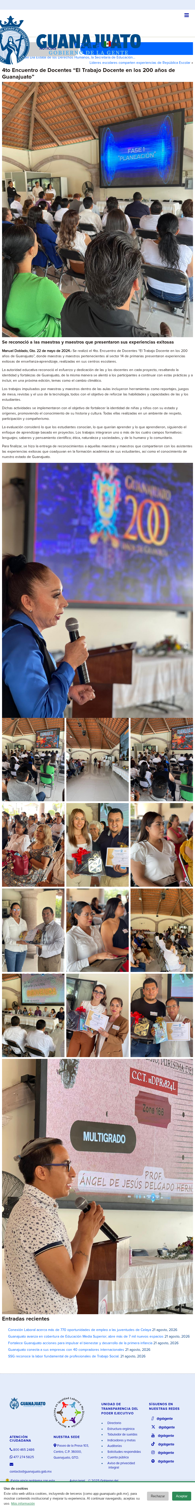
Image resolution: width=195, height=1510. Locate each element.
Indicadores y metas (121, 1440)
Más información (23, 1503)
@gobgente (164, 1418)
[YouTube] (99, 45)
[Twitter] (84, 45)
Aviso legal (78, 1481)
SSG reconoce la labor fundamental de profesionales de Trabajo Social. (63, 1356)
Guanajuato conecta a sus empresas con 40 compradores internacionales (66, 1350)
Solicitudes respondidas (124, 1452)
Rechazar (158, 1496)
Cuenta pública (118, 1457)
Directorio (114, 1423)
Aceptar (181, 1496)
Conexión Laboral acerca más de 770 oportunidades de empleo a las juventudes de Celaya (79, 1330)
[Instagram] (92, 45)
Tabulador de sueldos (122, 1434)
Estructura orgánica (121, 1429)
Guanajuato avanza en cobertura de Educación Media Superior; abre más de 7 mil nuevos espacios (86, 1336)
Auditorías (114, 1446)
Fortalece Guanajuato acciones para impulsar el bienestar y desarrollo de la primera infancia (80, 1343)
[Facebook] (76, 45)
